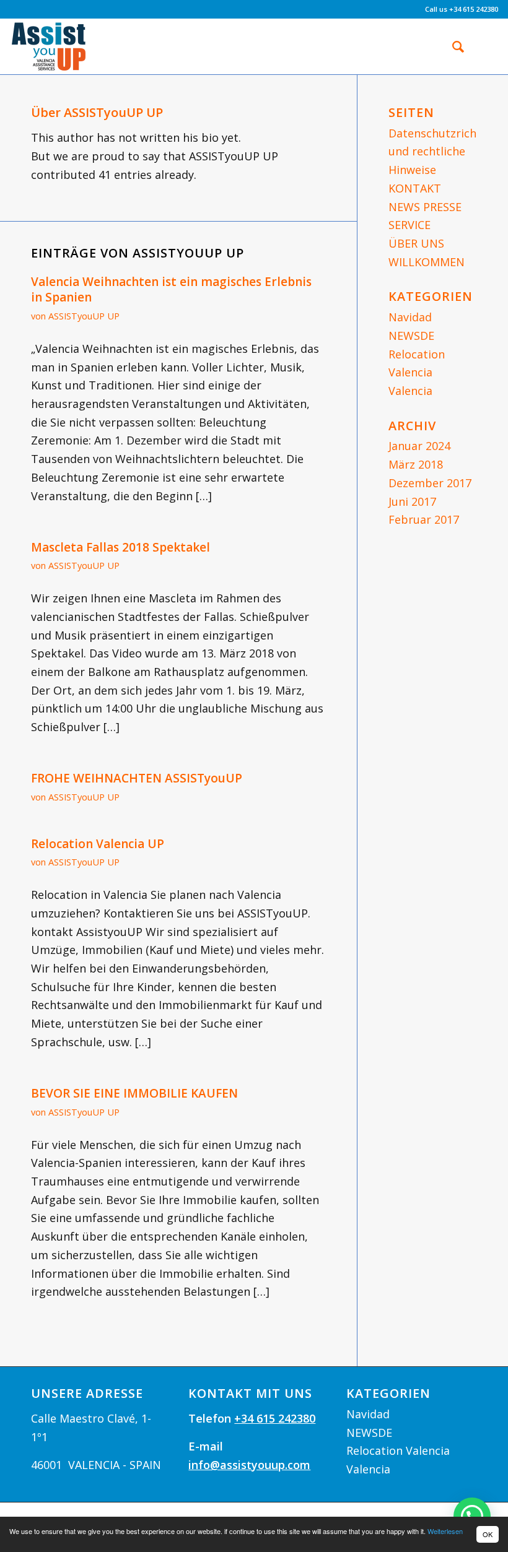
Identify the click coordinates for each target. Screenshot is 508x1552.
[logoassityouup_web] (48, 46)
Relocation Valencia (398, 1450)
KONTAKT (414, 188)
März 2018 (415, 464)
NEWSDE (411, 335)
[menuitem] (452, 46)
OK (488, 1534)
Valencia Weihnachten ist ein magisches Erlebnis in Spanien (171, 289)
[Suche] (452, 46)
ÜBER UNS (416, 243)
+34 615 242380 (274, 1418)
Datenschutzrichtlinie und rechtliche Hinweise (446, 151)
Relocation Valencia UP (97, 844)
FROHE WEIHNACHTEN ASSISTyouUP (136, 778)
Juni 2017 (412, 501)
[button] (472, 1516)
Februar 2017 (423, 519)
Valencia (410, 390)
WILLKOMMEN (426, 261)
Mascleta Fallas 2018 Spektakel (120, 547)
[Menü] (481, 46)
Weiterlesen (445, 1531)
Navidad (410, 317)
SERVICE (409, 224)
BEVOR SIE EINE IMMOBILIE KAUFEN (134, 1093)
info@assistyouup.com (249, 1464)
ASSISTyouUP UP (84, 316)
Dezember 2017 (429, 482)
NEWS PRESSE (425, 206)
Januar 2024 (419, 445)
